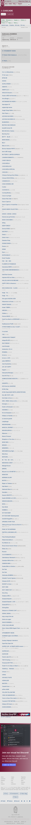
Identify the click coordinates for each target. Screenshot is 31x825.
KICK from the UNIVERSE (9, 386)
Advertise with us (11, 823)
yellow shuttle (5, 689)
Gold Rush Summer (7, 274)
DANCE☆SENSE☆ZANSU (9, 214)
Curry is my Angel (6, 195)
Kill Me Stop (5, 389)
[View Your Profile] (29, 4)
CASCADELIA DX (6, 166)
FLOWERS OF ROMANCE (9, 264)
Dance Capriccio (6, 201)
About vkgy (24, 793)
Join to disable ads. (6, 716)
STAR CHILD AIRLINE (8, 625)
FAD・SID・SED (6, 261)
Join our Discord (9, 765)
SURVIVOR (5, 654)
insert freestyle (6, 346)
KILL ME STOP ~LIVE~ (8, 395)
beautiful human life (7, 128)
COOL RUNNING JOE (8, 184)
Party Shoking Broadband (8, 537)
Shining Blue (5, 607)
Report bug (16, 821)
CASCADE (8, 11)
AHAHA (4, 81)
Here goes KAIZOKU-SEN (9, 298)
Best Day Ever (5, 134)
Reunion (4, 551)
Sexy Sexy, (5, 593)
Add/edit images (4, 25)
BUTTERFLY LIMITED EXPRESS (11, 154)
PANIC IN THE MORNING (9, 529)
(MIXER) (4, 468)
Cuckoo (4, 187)
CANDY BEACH (6, 160)
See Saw (4, 569)
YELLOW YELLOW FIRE (8, 692)
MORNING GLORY (7, 477)
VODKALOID (5, 680)
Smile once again (6, 619)
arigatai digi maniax (7, 107)
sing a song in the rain (7, 616)
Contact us (23, 821)
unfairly (4, 674)
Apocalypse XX (6, 104)
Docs (6, 793)
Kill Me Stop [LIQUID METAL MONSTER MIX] (13, 392)
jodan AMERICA (6, 361)
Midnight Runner (6, 465)
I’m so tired (5, 331)
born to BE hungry (6, 151)
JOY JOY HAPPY (6, 366)
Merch (16, 797)
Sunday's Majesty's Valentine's (10, 640)
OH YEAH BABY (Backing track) (10, 515)
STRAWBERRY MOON (9, 50)
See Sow (4, 572)
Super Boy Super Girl (7, 643)
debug (3, 222)
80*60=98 (4, 78)
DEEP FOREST (6, 225)
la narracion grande (7, 418)
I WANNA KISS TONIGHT (8, 337)
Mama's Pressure (6, 436)
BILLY (3, 142)
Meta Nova (5, 454)
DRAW (4, 249)
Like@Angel (5, 421)
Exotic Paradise (6, 258)
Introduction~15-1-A (7, 349)
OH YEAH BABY (6, 512)
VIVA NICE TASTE (7, 677)
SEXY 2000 (5, 587)
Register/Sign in (8, 821)
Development (14, 793)
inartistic (20, 816)
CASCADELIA (6, 163)
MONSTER (5, 474)
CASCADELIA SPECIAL (8, 169)
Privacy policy (20, 823)
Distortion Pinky (6, 240)
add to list (10, 14)
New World (5, 507)
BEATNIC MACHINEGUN (8, 125)
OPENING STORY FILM (8, 521)
